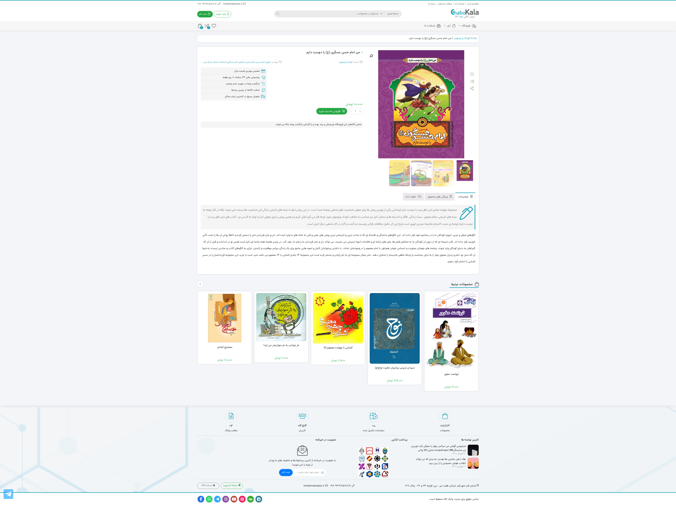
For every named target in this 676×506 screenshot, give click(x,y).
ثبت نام (286, 472)
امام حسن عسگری (247, 62)
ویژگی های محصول (437, 197)
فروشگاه (466, 26)
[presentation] (200, 284)
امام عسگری (232, 62)
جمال (209, 62)
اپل (448, 26)
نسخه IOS (207, 486)
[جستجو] (277, 13)
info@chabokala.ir (233, 4)
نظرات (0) (411, 197)
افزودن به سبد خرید (329, 111)
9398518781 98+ (207, 4)
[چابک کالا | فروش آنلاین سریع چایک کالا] (465, 14)
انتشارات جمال (219, 62)
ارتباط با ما (459, 4)
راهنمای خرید (473, 4)
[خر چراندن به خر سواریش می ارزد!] (281, 317)
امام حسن (260, 62)
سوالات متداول (445, 4)
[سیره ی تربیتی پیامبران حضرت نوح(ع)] (395, 328)
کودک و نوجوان (462, 38)
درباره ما (431, 4)
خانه (474, 38)
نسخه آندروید (230, 486)
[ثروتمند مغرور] (451, 331)
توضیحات (463, 197)
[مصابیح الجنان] (225, 318)
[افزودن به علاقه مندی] (472, 74)
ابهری (268, 62)
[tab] (465, 197)
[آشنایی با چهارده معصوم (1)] (338, 318)
